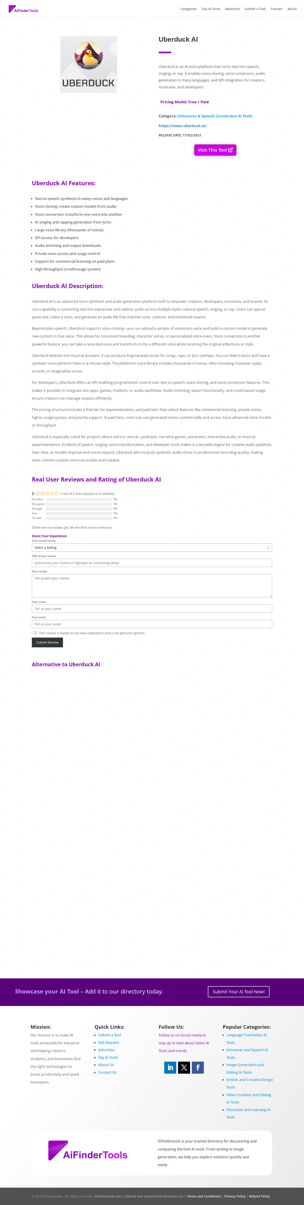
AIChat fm (45, 727)
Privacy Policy (234, 1196)
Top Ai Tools (211, 9)
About (292, 9)
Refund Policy (259, 1196)
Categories (188, 9)
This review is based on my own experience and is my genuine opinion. (92, 633)
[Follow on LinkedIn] (170, 1068)
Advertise (232, 9)
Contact (277, 9)
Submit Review (47, 642)
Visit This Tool (212, 150)
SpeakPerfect (48, 912)
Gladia (42, 819)
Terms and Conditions (204, 1196)
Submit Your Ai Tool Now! (239, 992)
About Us (106, 1064)
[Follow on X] (184, 1068)
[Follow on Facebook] (198, 1068)
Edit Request (108, 1042)
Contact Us (107, 1072)
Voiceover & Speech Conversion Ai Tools (215, 115)
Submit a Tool (255, 9)
